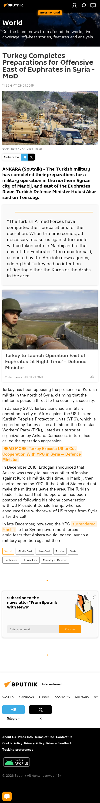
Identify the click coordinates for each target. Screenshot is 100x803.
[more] (92, 376)
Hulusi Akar (30, 560)
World (8, 551)
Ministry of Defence (55, 560)
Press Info (25, 737)
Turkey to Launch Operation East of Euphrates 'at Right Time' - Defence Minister (46, 361)
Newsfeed (44, 551)
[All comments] (7, 796)
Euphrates (10, 560)
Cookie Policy (12, 743)
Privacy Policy (34, 743)
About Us (9, 737)
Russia (44, 697)
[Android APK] (16, 762)
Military (82, 697)
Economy (62, 697)
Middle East (25, 551)
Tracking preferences (17, 749)
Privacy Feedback (59, 743)
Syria (73, 551)
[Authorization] (74, 5)
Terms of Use (44, 737)
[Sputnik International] (14, 7)
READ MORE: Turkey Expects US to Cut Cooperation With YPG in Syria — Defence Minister (42, 454)
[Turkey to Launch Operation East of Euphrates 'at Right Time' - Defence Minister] (50, 319)
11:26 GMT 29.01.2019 (18, 85)
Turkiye (60, 551)
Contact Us (64, 737)
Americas (26, 697)
